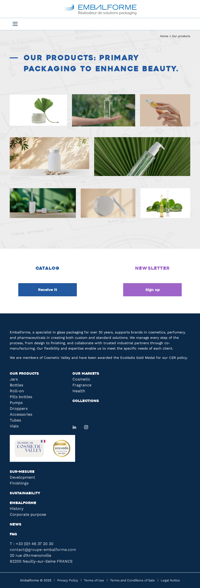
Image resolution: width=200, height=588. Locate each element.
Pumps (16, 402)
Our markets (85, 374)
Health (78, 391)
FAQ (13, 534)
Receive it (47, 289)
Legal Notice (170, 580)
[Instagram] (86, 427)
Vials (14, 426)
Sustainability (25, 493)
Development (22, 477)
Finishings (19, 483)
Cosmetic (81, 379)
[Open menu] (15, 24)
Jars (14, 379)
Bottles (16, 385)
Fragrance (81, 385)
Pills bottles (21, 396)
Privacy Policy (67, 580)
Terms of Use (94, 580)
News (15, 524)
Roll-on (17, 391)
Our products (24, 374)
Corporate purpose (28, 514)
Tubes (15, 420)
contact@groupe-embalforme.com (43, 549)
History (16, 508)
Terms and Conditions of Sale (132, 580)
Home (164, 36)
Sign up (152, 289)
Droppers (19, 408)
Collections (85, 401)
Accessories (21, 414)
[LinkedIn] (74, 427)
